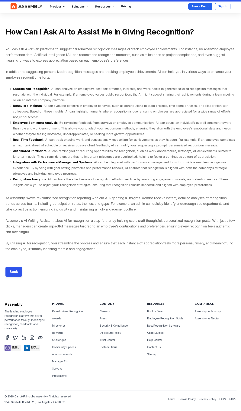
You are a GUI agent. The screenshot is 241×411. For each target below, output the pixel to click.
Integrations (59, 375)
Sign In (222, 6)
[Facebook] (7, 337)
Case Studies (155, 332)
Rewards (57, 332)
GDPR (232, 399)
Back (14, 272)
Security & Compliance (114, 325)
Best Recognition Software (163, 325)
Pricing (126, 6)
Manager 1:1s (60, 361)
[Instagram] (32, 337)
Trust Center (107, 339)
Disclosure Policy (110, 332)
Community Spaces (64, 347)
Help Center (154, 339)
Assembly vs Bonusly (208, 311)
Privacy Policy (207, 399)
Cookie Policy (187, 399)
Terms (171, 399)
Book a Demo (200, 6)
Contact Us (154, 347)
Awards (56, 318)
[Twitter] (15, 337)
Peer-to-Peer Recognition (68, 311)
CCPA (222, 399)
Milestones (59, 325)
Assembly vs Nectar (207, 318)
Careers (105, 311)
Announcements (62, 354)
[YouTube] (40, 337)
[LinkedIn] (23, 337)
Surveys (57, 368)
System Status (108, 347)
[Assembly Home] (26, 6)
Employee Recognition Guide (165, 318)
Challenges (59, 339)
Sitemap (152, 354)
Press (103, 318)
